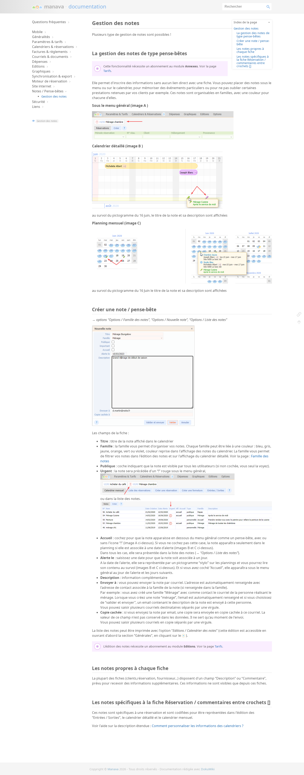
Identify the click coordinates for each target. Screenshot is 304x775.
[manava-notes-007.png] (162, 138)
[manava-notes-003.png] (229, 282)
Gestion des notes (54, 96)
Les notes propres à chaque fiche (250, 50)
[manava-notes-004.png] (157, 207)
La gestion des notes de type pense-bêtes (253, 34)
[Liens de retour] (299, 314)
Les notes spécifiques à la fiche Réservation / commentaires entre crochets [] (253, 61)
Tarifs (107, 71)
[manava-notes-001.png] (143, 424)
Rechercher (269, 6)
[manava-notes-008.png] (186, 528)
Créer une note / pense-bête (253, 42)
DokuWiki (208, 769)
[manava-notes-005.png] (116, 274)
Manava (113, 769)
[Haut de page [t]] (299, 322)
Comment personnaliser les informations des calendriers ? (197, 726)
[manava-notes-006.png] (167, 493)
